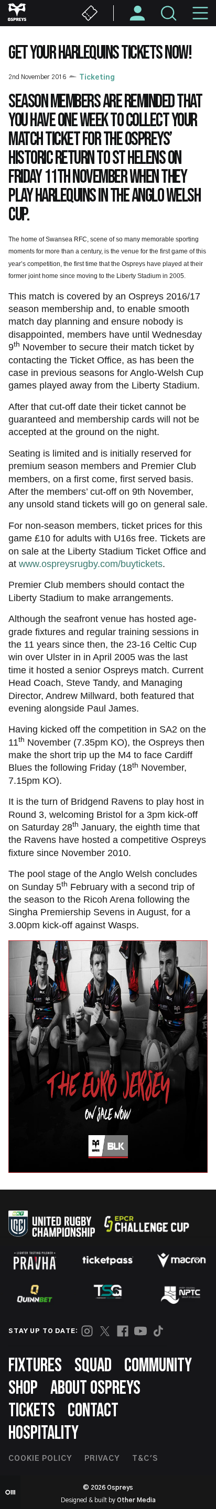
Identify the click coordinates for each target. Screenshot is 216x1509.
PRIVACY (102, 1458)
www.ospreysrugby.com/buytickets (91, 564)
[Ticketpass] (108, 1260)
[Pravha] (34, 1260)
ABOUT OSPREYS (95, 1388)
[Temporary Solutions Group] (108, 1293)
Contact (93, 1411)
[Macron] (181, 1260)
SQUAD (93, 1366)
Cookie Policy (40, 1458)
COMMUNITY (158, 1366)
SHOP (23, 1388)
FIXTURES (35, 1366)
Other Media (136, 1500)
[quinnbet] (34, 1293)
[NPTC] (181, 1293)
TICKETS (31, 1411)
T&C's (145, 1458)
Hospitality (43, 1433)
